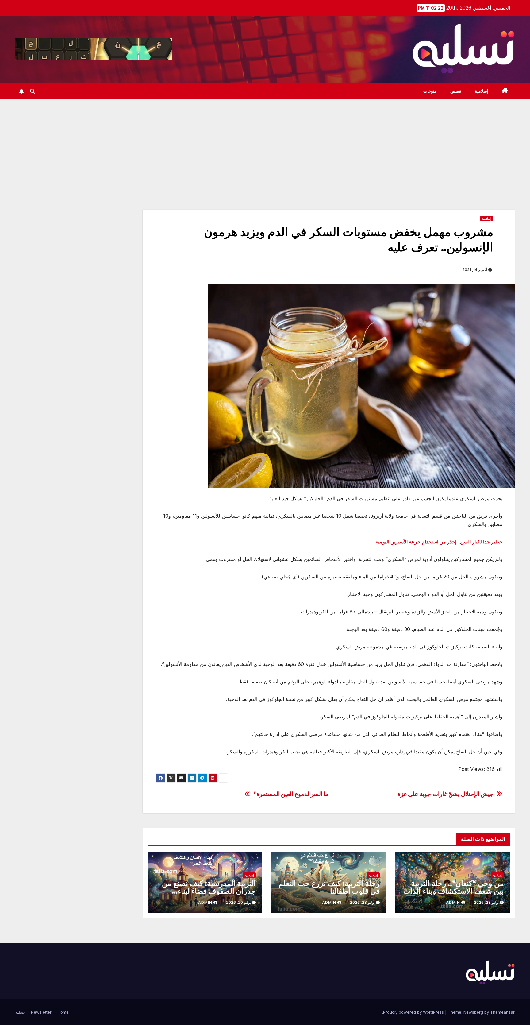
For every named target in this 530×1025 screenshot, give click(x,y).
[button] (32, 91)
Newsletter (41, 1012)
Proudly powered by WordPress (414, 1012)
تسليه (20, 1012)
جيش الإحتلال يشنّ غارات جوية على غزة (446, 794)
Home (63, 1012)
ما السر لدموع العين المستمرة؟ (290, 794)
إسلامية (481, 91)
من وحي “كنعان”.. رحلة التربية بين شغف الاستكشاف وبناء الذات (453, 887)
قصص (455, 91)
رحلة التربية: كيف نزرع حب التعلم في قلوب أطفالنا (329, 887)
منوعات (430, 91)
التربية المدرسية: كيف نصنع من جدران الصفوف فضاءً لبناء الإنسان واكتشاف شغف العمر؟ (209, 891)
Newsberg (473, 1012)
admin (453, 902)
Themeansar (502, 1012)
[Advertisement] (265, 145)
